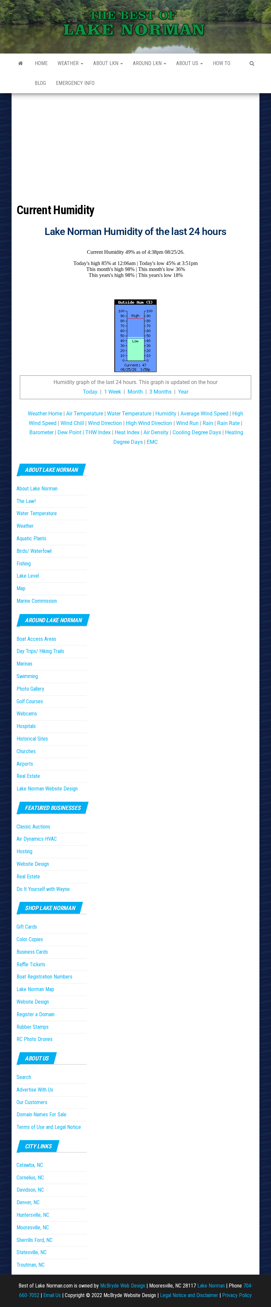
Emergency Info (75, 83)
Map (21, 588)
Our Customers (32, 1102)
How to (221, 63)
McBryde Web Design (122, 1286)
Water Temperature (129, 413)
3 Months (160, 392)
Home (41, 63)
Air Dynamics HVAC (37, 839)
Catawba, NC (30, 1165)
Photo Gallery (30, 689)
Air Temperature (84, 413)
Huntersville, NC (33, 1215)
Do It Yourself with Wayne (43, 889)
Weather (69, 63)
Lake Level (28, 576)
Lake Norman (211, 1286)
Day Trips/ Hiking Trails (40, 651)
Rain (208, 423)
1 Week (112, 392)
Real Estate (28, 776)
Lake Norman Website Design (47, 789)
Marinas (24, 664)
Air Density (156, 432)
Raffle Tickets (31, 964)
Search (24, 1077)
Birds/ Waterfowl (34, 551)
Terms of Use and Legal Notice (49, 1127)
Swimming (27, 676)
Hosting (24, 851)
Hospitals (26, 726)
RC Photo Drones (35, 1039)
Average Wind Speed (204, 413)
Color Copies (30, 939)
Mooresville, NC (33, 1227)
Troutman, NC (31, 1265)
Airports (25, 764)
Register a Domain (36, 1014)
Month (135, 392)
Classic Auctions (33, 827)
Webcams (27, 714)
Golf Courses (30, 701)
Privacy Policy (237, 1295)
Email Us (52, 1295)
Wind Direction (105, 423)
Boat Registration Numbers (44, 977)
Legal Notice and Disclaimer (189, 1295)
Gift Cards (27, 927)
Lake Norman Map (35, 989)
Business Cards (32, 952)
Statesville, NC (32, 1252)
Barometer (41, 432)
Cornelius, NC (30, 1177)
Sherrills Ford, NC (35, 1240)
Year (183, 392)
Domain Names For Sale (41, 1114)
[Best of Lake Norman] (21, 63)
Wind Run (187, 423)
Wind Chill (72, 423)
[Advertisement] (135, 142)
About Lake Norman (37, 488)
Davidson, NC (30, 1190)
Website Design (33, 864)
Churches (26, 751)
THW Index (98, 432)
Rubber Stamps (33, 1027)
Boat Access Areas (36, 639)
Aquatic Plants (31, 538)
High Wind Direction (149, 423)
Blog (40, 83)
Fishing (24, 563)
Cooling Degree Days (197, 432)
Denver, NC (28, 1202)
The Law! (26, 501)
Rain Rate (228, 423)
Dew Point (69, 432)
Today (90, 392)
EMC (152, 442)
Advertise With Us (35, 1090)
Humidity (165, 413)
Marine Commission (37, 601)
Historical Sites (32, 739)
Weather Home (45, 413)
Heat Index (127, 432)
